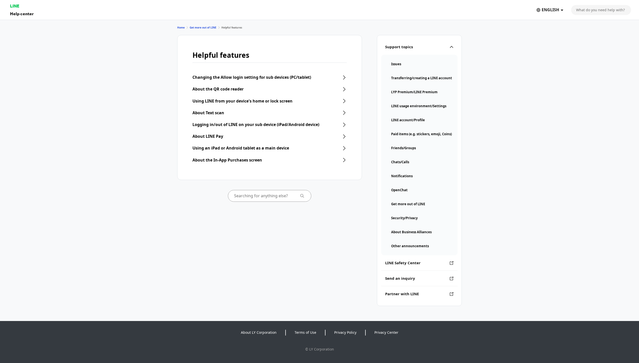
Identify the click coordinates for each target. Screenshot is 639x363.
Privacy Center (386, 332)
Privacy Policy (345, 332)
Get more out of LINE (203, 27)
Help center (22, 13)
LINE (14, 5)
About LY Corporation (259, 332)
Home (181, 27)
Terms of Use (305, 332)
